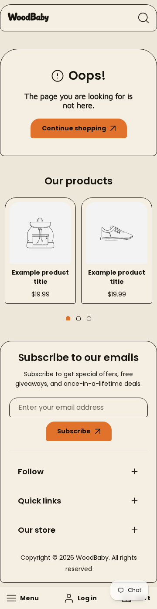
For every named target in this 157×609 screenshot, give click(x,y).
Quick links (39, 500)
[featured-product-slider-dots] (68, 318)
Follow (31, 471)
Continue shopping (74, 128)
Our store (36, 529)
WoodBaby (92, 557)
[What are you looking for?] (143, 17)
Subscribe (74, 431)
